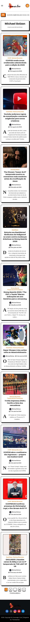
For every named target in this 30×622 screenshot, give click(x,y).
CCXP (9, 58)
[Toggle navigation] (2, 6)
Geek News (9, 111)
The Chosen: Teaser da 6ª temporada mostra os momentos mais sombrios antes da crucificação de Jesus (15, 176)
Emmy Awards (15, 288)
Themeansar (16, 619)
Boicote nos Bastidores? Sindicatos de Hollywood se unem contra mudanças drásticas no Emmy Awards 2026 (15, 236)
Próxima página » (15, 593)
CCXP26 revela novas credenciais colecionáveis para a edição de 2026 (15, 63)
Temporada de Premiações (15, 289)
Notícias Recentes (17, 58)
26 (19, 589)
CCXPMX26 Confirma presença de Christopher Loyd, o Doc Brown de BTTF (15, 506)
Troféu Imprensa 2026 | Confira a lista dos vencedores (15, 403)
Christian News (15, 169)
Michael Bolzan (16, 68)
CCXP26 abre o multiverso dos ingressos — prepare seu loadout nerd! (15, 454)
